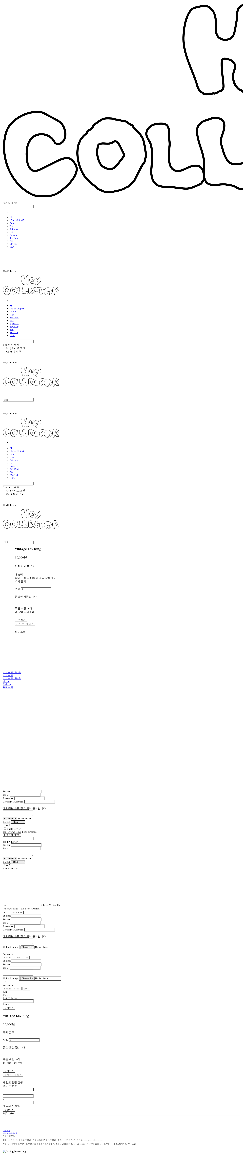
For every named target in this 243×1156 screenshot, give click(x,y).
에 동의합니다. (24, 808)
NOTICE (13, 243)
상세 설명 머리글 (12, 672)
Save (25, 957)
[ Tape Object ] (17, 220)
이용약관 (6, 1131)
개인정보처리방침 (10, 1133)
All (11, 217)
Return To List (12, 957)
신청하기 (9, 1109)
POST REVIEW (12, 835)
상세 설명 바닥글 (12, 678)
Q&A (12, 246)
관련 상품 (8, 687)
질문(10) (7, 684)
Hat (11, 231)
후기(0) (6, 681)
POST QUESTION (13, 912)
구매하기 (9, 1007)
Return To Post (12, 988)
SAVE (7, 825)
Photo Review (14, 828)
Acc (11, 240)
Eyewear (14, 234)
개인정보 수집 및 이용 (16, 808)
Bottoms (14, 228)
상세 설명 (8, 675)
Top (11, 226)
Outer (12, 223)
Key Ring (14, 237)
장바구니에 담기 (13, 1074)
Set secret (8, 954)
